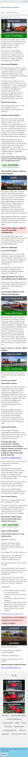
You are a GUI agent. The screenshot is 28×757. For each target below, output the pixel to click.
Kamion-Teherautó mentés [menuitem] (18, 734)
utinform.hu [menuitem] (22, 730)
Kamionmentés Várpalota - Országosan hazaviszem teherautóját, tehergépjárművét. (13, 230)
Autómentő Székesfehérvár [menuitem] (14, 719)
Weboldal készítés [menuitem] (19, 726)
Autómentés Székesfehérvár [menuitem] (18, 715)
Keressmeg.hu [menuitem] (8, 726)
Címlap (3, 12)
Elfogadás (4, 754)
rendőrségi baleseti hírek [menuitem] (9, 730)
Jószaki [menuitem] (23, 723)
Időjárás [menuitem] (17, 723)
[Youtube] (15, 675)
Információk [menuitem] (5, 715)
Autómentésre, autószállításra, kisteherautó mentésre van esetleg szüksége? (14, 620)
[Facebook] (12, 675)
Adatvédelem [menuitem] (5, 734)
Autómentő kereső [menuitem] (8, 723)
